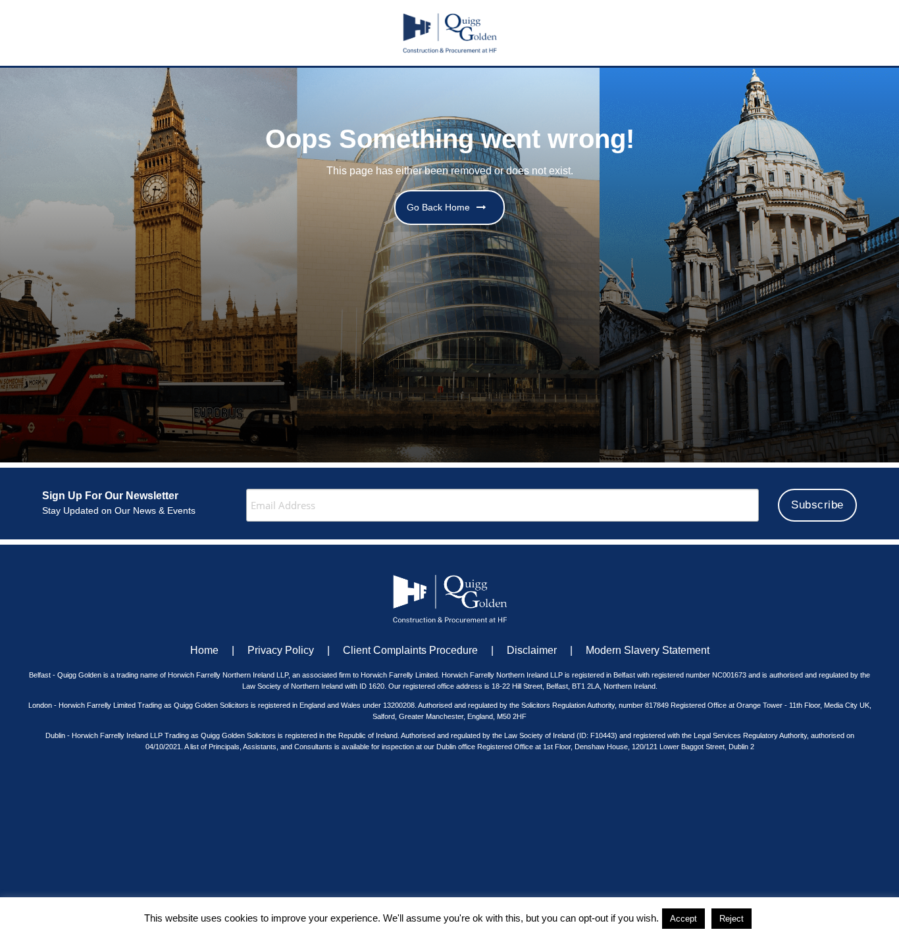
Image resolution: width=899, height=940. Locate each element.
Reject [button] (731, 919)
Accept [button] (683, 919)
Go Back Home (438, 207)
